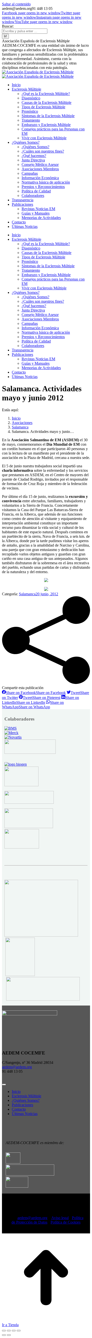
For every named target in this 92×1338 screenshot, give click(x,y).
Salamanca (27, 594)
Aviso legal (60, 1218)
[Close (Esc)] (4, 1330)
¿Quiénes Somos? (25, 1100)
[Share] (9, 1330)
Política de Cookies (65, 1222)
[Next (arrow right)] (9, 1335)
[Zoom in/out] (19, 1330)
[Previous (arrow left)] (4, 1335)
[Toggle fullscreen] (14, 1330)
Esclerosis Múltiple (26, 1096)
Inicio (16, 1091)
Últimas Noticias (25, 1114)
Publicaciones (22, 1105)
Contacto (19, 1109)
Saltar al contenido (16, 4)
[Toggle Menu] (4, 1084)
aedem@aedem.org (17, 1067)
